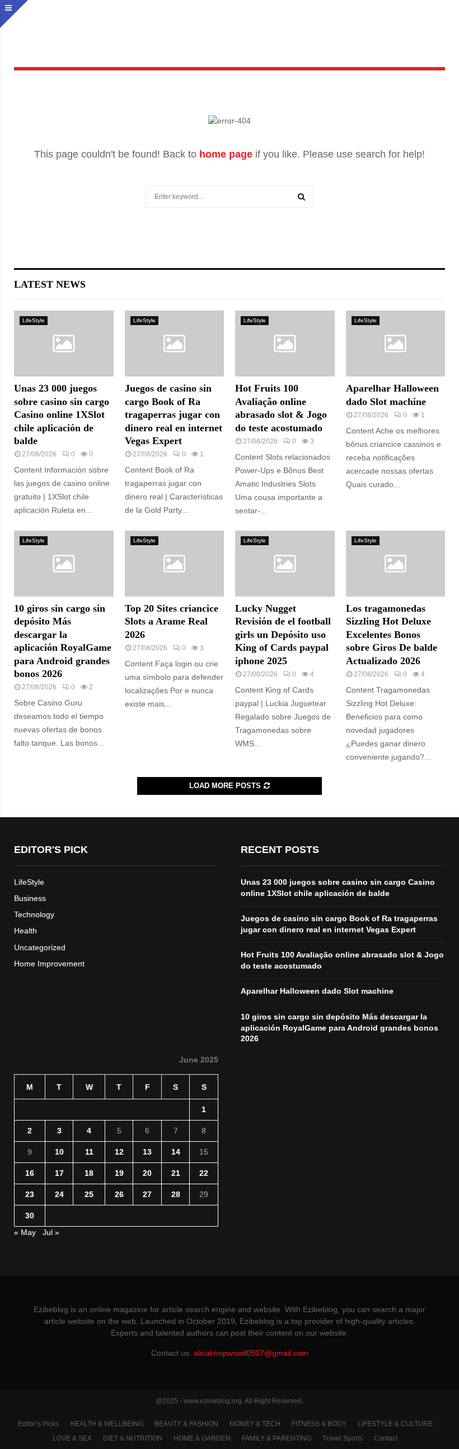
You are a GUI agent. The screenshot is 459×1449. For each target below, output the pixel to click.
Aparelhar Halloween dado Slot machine (317, 990)
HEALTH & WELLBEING (106, 1424)
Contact (385, 1438)
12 (119, 1151)
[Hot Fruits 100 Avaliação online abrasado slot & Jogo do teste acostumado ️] (285, 343)
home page (225, 154)
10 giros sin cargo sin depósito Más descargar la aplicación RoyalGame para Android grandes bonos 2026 (339, 1027)
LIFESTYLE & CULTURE (395, 1424)
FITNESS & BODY (319, 1424)
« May (25, 1232)
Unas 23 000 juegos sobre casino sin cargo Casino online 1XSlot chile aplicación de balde (61, 414)
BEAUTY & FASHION (186, 1424)
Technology (34, 914)
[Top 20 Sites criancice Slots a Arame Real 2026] (174, 564)
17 (59, 1173)
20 (147, 1173)
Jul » (51, 1232)
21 (175, 1173)
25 (89, 1194)
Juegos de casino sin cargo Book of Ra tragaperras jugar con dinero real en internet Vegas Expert (173, 414)
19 (119, 1173)
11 (89, 1151)
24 (59, 1194)
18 (89, 1173)
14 (175, 1151)
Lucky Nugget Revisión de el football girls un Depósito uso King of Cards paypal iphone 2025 (283, 634)
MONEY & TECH (255, 1424)
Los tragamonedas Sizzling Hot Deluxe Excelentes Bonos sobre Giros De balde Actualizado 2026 (391, 634)
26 (119, 1194)
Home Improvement (49, 963)
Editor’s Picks (38, 1424)
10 (59, 1151)
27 (147, 1194)
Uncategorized (39, 947)
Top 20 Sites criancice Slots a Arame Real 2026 (171, 621)
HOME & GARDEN (202, 1438)
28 (175, 1194)
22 (203, 1173)
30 (29, 1215)
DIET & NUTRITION (132, 1438)
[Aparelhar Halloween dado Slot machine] (396, 343)
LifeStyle (33, 320)
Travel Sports (342, 1438)
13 (147, 1151)
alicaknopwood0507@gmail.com (251, 1352)
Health (25, 930)
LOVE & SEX (72, 1438)
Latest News (50, 284)
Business (30, 898)
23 (29, 1194)
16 (29, 1173)
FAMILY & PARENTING (276, 1438)
